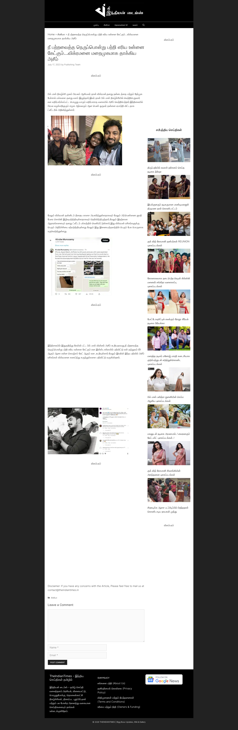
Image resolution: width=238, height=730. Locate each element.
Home (51, 34)
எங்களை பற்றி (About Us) (111, 683)
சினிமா (107, 25)
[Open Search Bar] (143, 25)
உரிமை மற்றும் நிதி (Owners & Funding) (119, 706)
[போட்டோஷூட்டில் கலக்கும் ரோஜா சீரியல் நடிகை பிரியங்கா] (169, 302)
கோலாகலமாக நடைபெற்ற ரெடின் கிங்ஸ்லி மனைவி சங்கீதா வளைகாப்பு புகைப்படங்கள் (169, 282)
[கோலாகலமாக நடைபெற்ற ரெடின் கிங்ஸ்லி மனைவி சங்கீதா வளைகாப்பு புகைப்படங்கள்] (169, 261)
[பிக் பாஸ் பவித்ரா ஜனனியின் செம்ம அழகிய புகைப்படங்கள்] (169, 380)
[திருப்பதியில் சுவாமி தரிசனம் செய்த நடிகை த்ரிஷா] (169, 150)
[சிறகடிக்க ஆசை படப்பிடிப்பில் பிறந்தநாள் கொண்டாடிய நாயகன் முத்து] (169, 490)
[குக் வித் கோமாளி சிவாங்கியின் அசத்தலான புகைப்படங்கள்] (169, 453)
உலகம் (135, 25)
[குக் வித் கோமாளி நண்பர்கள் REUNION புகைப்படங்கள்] (169, 224)
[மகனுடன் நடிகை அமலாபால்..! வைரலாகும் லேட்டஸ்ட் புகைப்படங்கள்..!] (169, 416)
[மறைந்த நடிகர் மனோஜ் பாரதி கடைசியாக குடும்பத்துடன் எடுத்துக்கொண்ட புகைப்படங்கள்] (169, 339)
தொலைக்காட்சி (121, 25)
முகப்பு (96, 25)
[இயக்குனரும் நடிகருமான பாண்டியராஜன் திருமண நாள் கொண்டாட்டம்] (169, 187)
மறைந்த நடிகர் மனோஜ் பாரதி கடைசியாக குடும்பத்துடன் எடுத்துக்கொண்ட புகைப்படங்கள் (169, 360)
